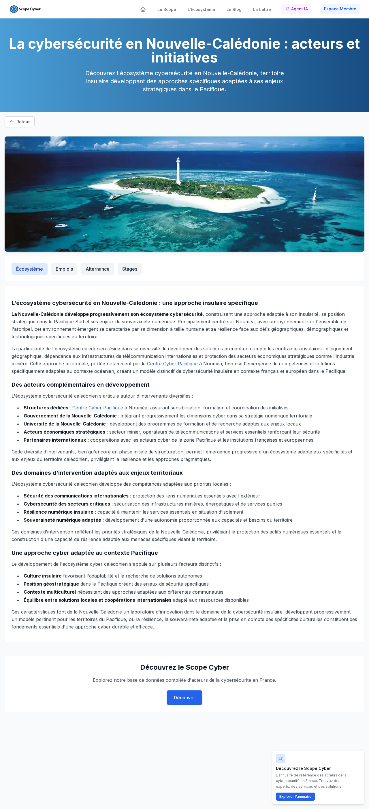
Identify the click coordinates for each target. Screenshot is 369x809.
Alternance (98, 269)
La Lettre (262, 9)
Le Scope (166, 9)
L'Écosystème (201, 9)
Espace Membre (340, 8)
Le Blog (234, 9)
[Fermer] (360, 754)
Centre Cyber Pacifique (172, 363)
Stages (129, 269)
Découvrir (184, 697)
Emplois (64, 269)
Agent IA (299, 8)
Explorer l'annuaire (295, 796)
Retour (23, 121)
